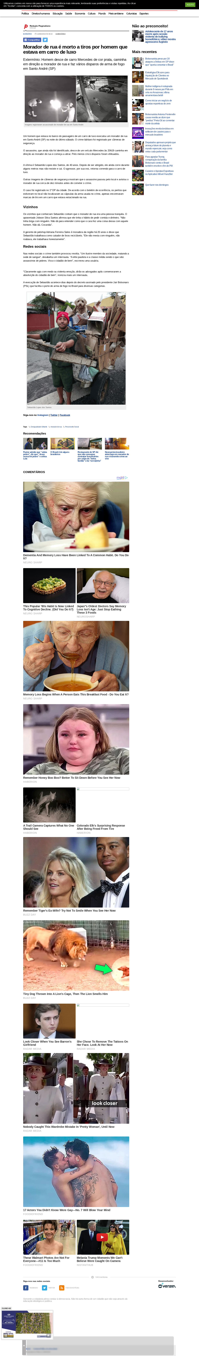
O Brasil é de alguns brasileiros (59, 453)
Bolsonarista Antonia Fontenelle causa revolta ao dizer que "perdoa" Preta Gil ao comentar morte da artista (160, 119)
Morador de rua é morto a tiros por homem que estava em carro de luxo (75, 49)
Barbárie (27, 34)
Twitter (54, 415)
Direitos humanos (41, 14)
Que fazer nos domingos (156, 185)
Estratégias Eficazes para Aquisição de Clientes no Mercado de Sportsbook (157, 75)
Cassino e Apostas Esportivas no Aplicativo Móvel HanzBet (159, 172)
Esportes (144, 14)
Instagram (42, 415)
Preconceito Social (72, 427)
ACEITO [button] (190, 5)
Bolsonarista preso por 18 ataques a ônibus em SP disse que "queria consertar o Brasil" (159, 61)
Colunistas (131, 14)
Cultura (91, 14)
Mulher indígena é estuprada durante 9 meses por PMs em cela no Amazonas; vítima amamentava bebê (159, 91)
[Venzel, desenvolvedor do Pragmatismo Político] (167, 1285)
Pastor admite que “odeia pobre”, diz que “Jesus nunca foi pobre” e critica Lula (35, 455)
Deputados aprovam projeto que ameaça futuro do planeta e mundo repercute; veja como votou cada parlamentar (160, 147)
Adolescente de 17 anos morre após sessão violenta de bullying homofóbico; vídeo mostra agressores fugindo (160, 36)
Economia (80, 14)
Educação (58, 14)
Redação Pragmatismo (40, 26)
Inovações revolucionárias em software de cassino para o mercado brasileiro (159, 131)
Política (25, 14)
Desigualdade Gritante (39, 427)
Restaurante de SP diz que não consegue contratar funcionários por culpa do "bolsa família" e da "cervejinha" (89, 456)
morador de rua (56, 427)
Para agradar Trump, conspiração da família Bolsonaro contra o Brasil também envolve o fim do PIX (159, 161)
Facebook (65, 415)
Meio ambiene (116, 14)
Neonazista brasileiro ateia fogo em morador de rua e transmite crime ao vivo (117, 455)
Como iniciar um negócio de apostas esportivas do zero (158, 102)
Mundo (102, 14)
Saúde (68, 14)
